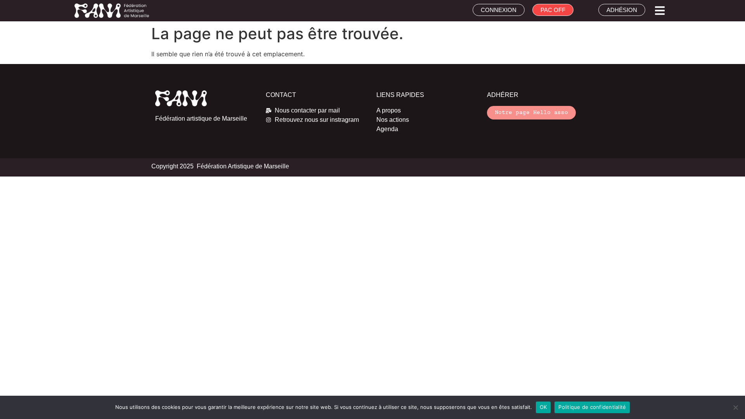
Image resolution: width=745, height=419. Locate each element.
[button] (660, 10)
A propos (388, 110)
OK (543, 407)
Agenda (387, 129)
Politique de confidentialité (592, 407)
